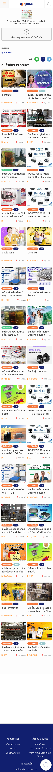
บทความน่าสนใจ (13, 752)
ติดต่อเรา (13, 748)
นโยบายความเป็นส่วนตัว (40, 748)
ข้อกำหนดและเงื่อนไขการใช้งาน (40, 754)
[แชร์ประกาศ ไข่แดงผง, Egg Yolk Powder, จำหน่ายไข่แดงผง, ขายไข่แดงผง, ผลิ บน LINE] (36, 59)
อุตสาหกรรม (6, 52)
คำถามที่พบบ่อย (13, 744)
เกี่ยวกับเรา (40, 744)
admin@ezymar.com (26, 769)
